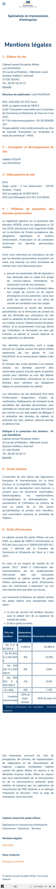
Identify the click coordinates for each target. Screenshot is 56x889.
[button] (3, 4)
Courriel (6, 87)
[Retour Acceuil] (28, 4)
